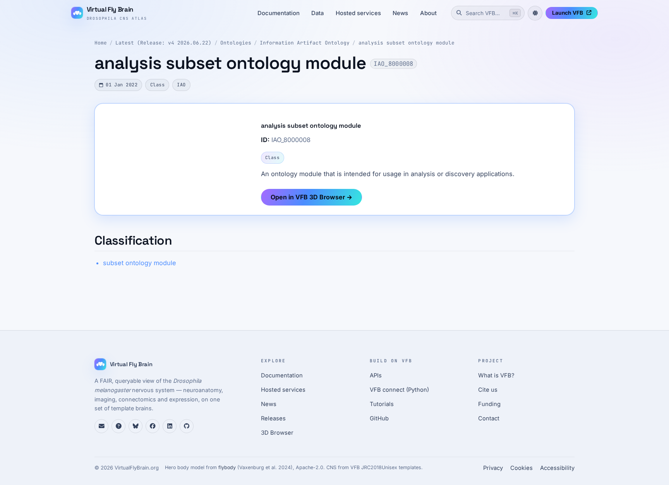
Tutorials (382, 404)
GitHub (379, 418)
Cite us (487, 389)
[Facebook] (153, 426)
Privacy (493, 467)
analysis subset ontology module (407, 42)
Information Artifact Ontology (305, 42)
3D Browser (277, 432)
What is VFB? (496, 375)
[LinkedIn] (170, 426)
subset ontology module (139, 263)
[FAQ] (118, 426)
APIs (376, 375)
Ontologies (235, 42)
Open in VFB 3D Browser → (311, 197)
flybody (227, 467)
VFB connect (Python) (399, 389)
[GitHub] (187, 426)
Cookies (521, 467)
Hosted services (358, 13)
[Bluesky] (135, 426)
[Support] (101, 426)
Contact (488, 418)
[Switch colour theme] (535, 13)
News (400, 13)
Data (317, 13)
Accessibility (557, 467)
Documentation (278, 13)
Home (100, 42)
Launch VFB (567, 13)
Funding (489, 404)
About (428, 13)
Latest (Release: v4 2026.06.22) (163, 42)
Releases (273, 418)
